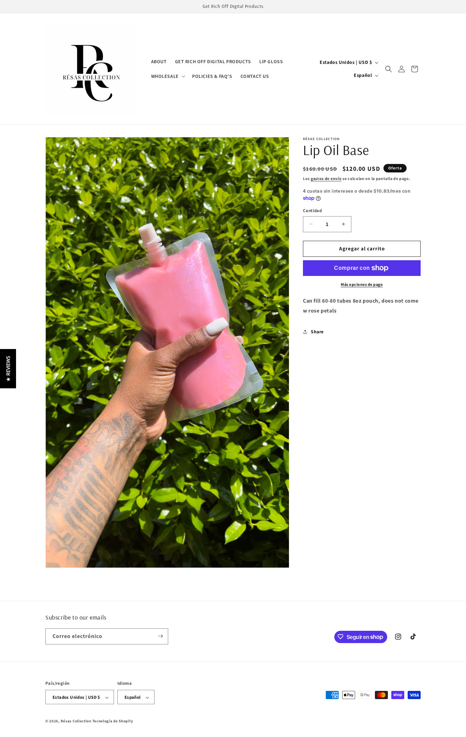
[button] (167, 76)
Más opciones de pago (362, 284)
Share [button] (317, 332)
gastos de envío (326, 178)
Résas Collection (76, 721)
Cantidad (312, 210)
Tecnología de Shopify (112, 721)
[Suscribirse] (160, 636)
